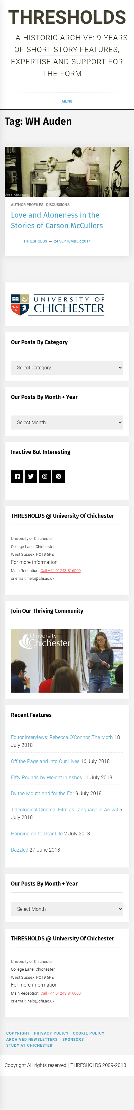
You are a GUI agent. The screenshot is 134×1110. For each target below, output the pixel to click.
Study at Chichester (29, 1045)
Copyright (18, 1033)
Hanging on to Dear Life (37, 834)
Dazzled (19, 850)
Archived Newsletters (32, 1039)
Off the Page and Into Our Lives (45, 761)
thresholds (35, 241)
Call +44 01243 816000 (61, 570)
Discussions (57, 205)
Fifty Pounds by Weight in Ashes (46, 778)
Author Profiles (27, 205)
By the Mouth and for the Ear (42, 793)
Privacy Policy (51, 1033)
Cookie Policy (88, 1033)
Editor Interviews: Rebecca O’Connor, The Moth (62, 737)
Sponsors (73, 1039)
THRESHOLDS (67, 17)
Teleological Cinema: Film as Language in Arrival (64, 810)
